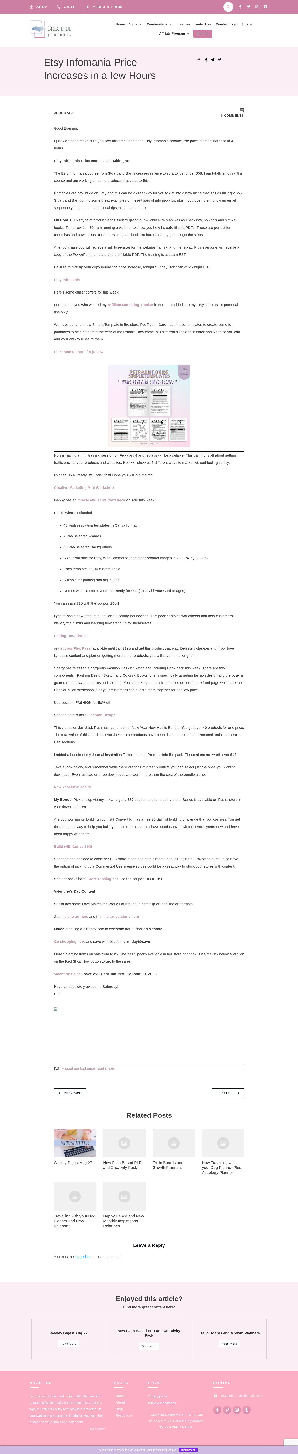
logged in (82, 1257)
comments (232, 115)
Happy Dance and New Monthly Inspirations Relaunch (123, 1221)
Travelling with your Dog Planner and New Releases (74, 1221)
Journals (64, 113)
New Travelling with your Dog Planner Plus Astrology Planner (221, 1167)
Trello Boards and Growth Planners (229, 1333)
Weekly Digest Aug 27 (73, 1162)
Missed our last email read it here (88, 1069)
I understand (188, 1450)
